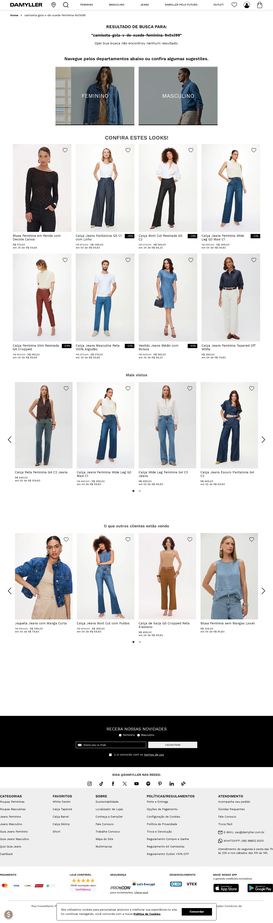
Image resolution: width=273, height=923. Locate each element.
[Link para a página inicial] (14, 15)
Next (260, 436)
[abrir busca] (66, 4)
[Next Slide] (263, 439)
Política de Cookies (147, 914)
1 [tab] (133, 491)
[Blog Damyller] (183, 784)
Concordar (197, 911)
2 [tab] (140, 491)
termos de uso (154, 754)
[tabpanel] (44, 432)
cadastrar (172, 744)
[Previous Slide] (9, 439)
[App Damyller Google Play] (260, 888)
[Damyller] (26, 5)
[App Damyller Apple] (226, 888)
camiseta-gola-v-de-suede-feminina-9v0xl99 (55, 15)
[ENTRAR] (247, 5)
